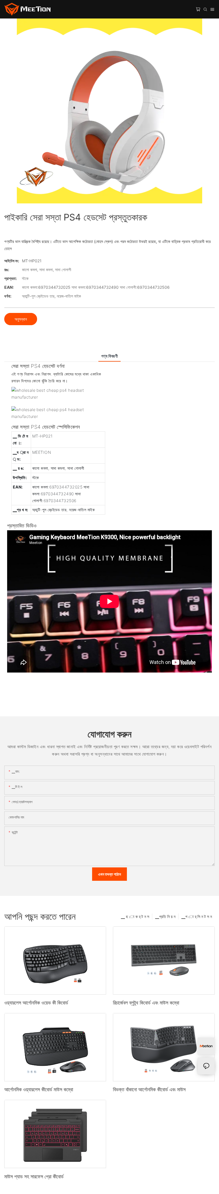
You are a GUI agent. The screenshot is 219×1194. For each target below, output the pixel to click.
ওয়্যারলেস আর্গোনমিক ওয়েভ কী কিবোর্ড (36, 1003)
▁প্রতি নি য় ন (165, 916)
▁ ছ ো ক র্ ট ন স (135, 916)
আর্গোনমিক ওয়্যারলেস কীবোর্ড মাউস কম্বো (38, 1089)
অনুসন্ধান (21, 319)
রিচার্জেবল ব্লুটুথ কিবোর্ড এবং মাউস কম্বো (146, 1003)
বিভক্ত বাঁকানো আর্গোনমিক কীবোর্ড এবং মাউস (149, 1089)
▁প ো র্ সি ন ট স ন (196, 916)
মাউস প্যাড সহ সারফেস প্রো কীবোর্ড (34, 1176)
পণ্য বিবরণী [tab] (109, 356)
